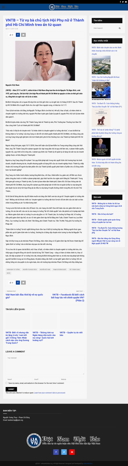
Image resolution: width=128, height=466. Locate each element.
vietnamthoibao (87, 463)
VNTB (8, 273)
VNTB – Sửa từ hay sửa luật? (102, 214)
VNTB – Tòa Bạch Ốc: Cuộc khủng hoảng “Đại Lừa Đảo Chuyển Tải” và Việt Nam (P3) (107, 230)
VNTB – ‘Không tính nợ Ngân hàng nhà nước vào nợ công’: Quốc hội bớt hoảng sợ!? (44, 336)
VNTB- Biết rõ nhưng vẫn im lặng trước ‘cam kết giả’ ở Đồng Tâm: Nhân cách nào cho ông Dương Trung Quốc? (17, 337)
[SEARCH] (119, 28)
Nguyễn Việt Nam (45, 269)
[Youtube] (72, 452)
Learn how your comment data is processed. (50, 393)
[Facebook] (56, 452)
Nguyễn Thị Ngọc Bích (30, 269)
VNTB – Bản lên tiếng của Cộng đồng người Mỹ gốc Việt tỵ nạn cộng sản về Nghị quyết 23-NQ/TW (106, 240)
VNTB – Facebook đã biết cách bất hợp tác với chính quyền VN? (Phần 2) (67, 297)
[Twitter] (64, 452)
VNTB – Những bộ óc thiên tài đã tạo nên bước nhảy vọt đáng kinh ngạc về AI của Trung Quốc (107, 205)
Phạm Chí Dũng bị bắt (59, 269)
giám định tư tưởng (13, 269)
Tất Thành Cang (74, 269)
